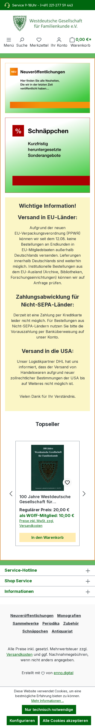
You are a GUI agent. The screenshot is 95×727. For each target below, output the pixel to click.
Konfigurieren (22, 720)
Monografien (69, 615)
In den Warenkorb (47, 537)
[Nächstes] (84, 493)
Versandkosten (19, 654)
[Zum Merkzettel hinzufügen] (67, 482)
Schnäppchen (35, 631)
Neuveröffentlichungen (31, 615)
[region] (47, 493)
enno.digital (63, 672)
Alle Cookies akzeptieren (65, 720)
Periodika (50, 623)
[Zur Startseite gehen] (47, 23)
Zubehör (71, 623)
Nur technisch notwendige (49, 709)
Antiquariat (62, 631)
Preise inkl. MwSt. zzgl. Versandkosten (36, 523)
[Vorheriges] (10, 493)
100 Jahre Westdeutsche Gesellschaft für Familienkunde (45, 499)
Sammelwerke (26, 623)
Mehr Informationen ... (47, 701)
